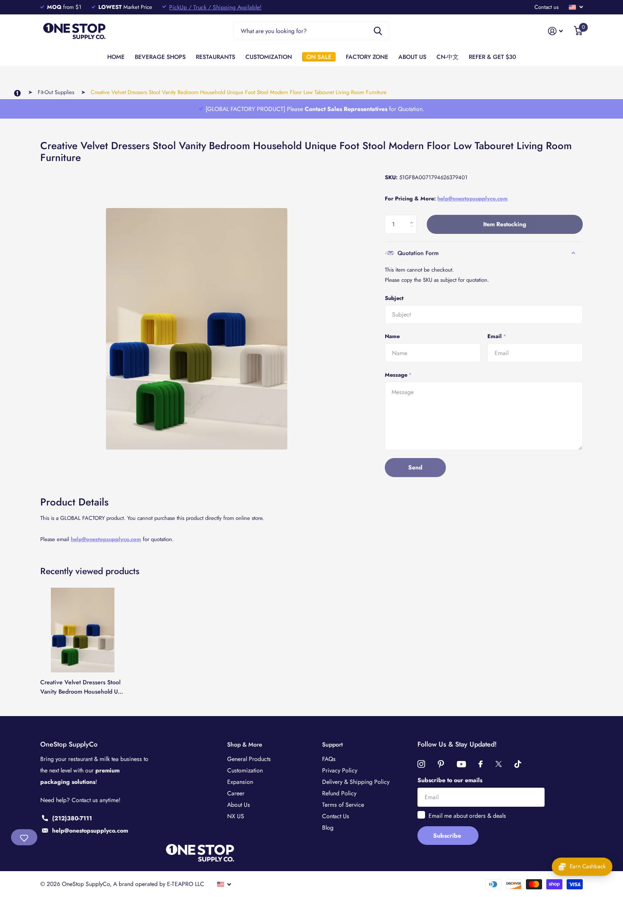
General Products (249, 759)
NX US (235, 816)
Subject (394, 298)
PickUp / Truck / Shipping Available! (215, 7)
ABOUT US (412, 57)
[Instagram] (421, 764)
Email (496, 336)
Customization (245, 770)
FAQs (329, 759)
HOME (116, 57)
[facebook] (480, 764)
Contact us (546, 7)
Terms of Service (343, 804)
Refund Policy (339, 793)
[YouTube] (461, 764)
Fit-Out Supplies (56, 92)
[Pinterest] (441, 764)
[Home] (17, 93)
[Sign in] (555, 31)
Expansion (240, 782)
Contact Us (335, 816)
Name (392, 336)
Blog (328, 827)
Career (236, 793)
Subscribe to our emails (449, 780)
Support (332, 744)
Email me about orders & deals (467, 815)
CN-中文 (448, 57)
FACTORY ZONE (367, 57)
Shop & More (244, 744)
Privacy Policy (339, 770)
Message (398, 375)
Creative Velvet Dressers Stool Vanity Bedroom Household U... (81, 686)
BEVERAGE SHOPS (160, 57)
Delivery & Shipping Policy (355, 782)
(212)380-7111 (72, 818)
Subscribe (448, 835)
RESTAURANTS (215, 57)
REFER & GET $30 (492, 57)
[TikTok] (518, 764)
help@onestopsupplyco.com (106, 539)
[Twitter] (498, 764)
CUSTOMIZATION (268, 57)
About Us (238, 804)
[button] (413, 217)
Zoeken (377, 31)
